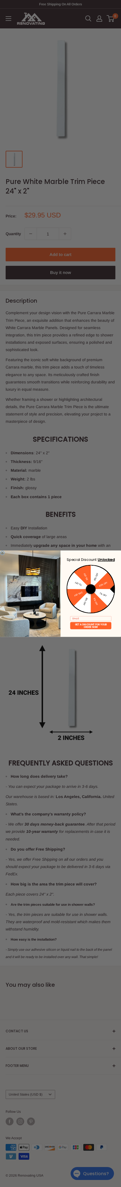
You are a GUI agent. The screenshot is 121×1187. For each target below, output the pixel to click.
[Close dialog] (3, 553)
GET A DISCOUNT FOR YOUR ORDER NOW (91, 625)
